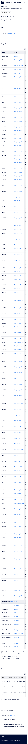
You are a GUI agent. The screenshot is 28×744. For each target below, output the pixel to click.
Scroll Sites (17, 740)
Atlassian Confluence (5, 742)
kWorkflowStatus (18, 633)
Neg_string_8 (17, 77)
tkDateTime (17, 620)
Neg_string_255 (18, 60)
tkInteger (16, 630)
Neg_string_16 (18, 142)
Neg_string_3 (17, 138)
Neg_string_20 (18, 151)
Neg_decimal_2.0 (18, 300)
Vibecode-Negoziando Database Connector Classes (12, 8)
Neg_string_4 (17, 200)
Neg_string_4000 (18, 65)
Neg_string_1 (17, 73)
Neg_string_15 (18, 233)
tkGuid (16, 647)
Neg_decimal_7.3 (18, 342)
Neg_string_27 (18, 499)
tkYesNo (16, 637)
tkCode (16, 56)
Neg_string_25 (18, 384)
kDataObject (11, 33)
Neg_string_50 (18, 108)
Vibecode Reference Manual (13, 2)
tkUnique (16, 605)
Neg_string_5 (17, 225)
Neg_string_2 (17, 134)
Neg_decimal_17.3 (19, 503)
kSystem (16, 643)
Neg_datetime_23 (18, 254)
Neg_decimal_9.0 (18, 432)
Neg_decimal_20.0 (19, 69)
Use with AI (6, 12)
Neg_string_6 (17, 102)
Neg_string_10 (18, 127)
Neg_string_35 (18, 130)
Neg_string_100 (18, 467)
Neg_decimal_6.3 (18, 327)
